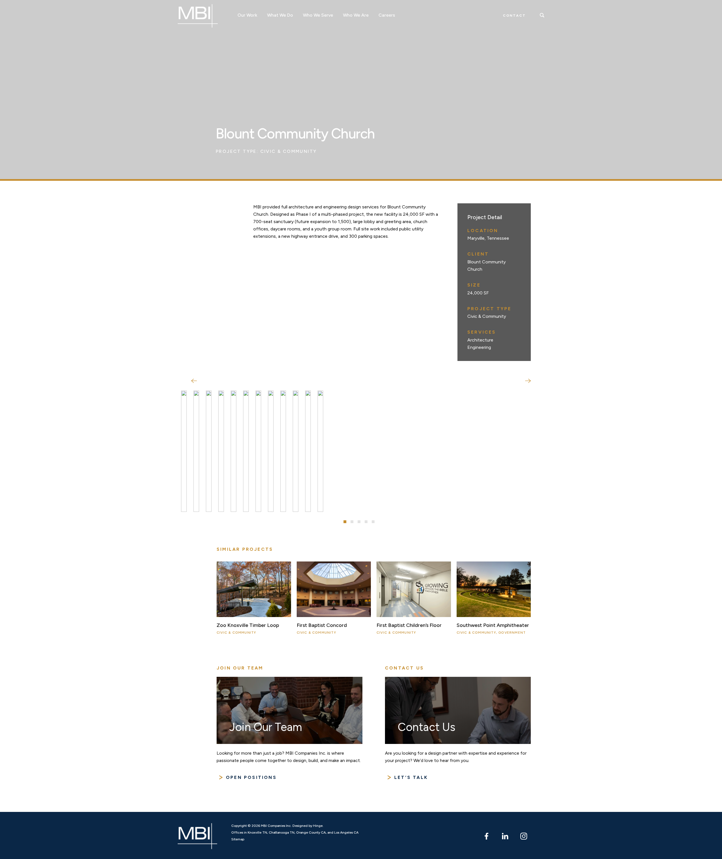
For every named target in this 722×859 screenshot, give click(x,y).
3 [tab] (359, 521)
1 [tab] (345, 521)
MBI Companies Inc (198, 16)
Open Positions (251, 777)
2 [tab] (352, 521)
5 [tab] (373, 521)
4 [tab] (366, 521)
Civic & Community (288, 151)
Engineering (479, 347)
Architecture (480, 340)
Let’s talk (411, 777)
